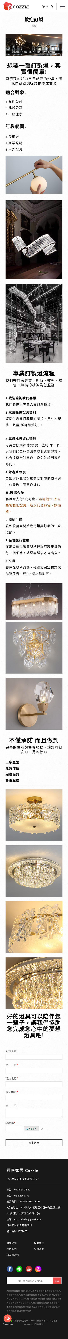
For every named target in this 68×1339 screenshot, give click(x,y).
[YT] (29, 1269)
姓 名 (11, 1064)
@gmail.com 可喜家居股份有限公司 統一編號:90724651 (24, 1225)
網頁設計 (41, 1324)
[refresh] (41, 1128)
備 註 (11, 1105)
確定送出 (34, 1142)
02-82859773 (21, 1195)
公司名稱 (11, 1051)
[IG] (38, 1269)
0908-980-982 (22, 1189)
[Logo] (16, 6)
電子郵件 (11, 1092)
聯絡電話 (11, 1078)
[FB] (10, 1269)
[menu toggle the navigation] (62, 6)
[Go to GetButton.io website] (8, 1324)
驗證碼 (10, 1123)
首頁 (34, 26)
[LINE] (19, 1269)
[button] (52, 6)
